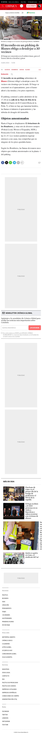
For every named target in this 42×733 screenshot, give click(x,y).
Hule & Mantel (7, 657)
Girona (21, 69)
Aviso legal (6, 672)
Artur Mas (23, 2)
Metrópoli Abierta (8, 637)
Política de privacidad (10, 682)
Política (5, 595)
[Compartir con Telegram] (14, 162)
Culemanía (6, 644)
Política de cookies (9, 686)
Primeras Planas (8, 622)
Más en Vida (8, 481)
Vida (3, 602)
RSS (3, 679)
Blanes (27, 69)
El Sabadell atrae (32, 2)
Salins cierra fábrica (14, 2)
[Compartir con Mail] (18, 162)
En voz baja (6, 625)
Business (5, 598)
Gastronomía (7, 618)
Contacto (5, 676)
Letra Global (6, 647)
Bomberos (15, 69)
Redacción (5, 74)
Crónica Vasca (7, 640)
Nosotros (5, 669)
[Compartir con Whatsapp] (10, 162)
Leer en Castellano (6, 9)
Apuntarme (34, 328)
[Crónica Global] (13, 6)
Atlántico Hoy (7, 650)
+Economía (6, 615)
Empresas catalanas (9, 689)
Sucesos (7, 69)
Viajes (4, 612)
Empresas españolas (9, 692)
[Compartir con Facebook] (2, 162)
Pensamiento (6, 608)
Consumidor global (9, 654)
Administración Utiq (9, 699)
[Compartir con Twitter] (6, 162)
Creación (5, 605)
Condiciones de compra (10, 696)
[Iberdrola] (31, 12)
